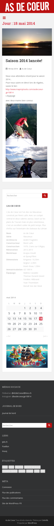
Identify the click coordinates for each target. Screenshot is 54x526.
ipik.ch (4, 442)
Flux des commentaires (12, 498)
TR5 (42, 471)
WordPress (32, 523)
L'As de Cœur (12, 212)
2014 (11, 467)
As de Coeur (27, 68)
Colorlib (45, 520)
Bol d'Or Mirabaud (32, 467)
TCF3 (37, 471)
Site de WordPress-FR (12, 503)
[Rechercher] (45, 195)
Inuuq (4, 451)
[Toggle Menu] (4, 18)
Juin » (45, 336)
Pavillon (5, 446)
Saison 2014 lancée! (24, 60)
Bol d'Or (19, 467)
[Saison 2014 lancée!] (27, 42)
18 (40, 318)
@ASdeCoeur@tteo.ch (21, 393)
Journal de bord (9, 413)
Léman (22, 471)
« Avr (8, 336)
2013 (5, 467)
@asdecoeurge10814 (21, 396)
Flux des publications (11, 492)
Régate (29, 471)
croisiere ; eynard (10, 471)
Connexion (7, 487)
